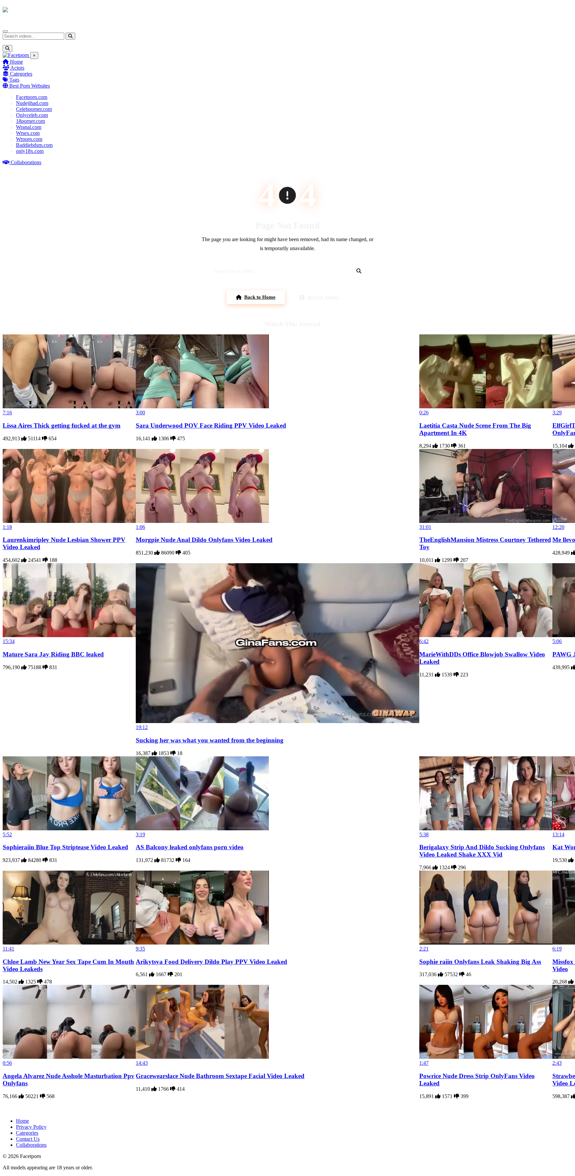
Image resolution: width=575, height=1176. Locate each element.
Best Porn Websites (29, 86)
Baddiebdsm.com (34, 145)
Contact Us (28, 1139)
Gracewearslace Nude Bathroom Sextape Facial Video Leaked (220, 1075)
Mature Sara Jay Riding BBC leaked (53, 654)
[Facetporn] (29, 13)
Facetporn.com (31, 97)
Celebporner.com (34, 109)
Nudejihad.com (32, 103)
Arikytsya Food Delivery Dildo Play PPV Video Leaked (211, 961)
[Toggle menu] (5, 31)
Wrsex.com (28, 133)
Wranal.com (28, 127)
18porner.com (30, 121)
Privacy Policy (31, 1127)
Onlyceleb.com (32, 115)
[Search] (70, 36)
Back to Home (260, 297)
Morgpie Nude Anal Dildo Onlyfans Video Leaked (204, 539)
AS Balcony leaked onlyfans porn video (190, 847)
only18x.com (30, 151)
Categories (20, 74)
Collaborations (25, 162)
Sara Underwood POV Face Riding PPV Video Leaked (211, 425)
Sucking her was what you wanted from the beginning (210, 740)
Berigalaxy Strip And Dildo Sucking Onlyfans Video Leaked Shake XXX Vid (482, 851)
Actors (16, 68)
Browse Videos (323, 297)
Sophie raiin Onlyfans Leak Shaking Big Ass (480, 961)
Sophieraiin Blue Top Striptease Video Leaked (65, 847)
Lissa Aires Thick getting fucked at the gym (61, 425)
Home (16, 62)
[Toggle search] (7, 48)
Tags (13, 80)
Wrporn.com (29, 139)
